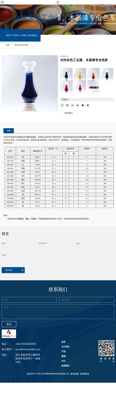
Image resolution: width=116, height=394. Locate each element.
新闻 (64, 356)
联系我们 (69, 113)
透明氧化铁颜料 (21, 45)
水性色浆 (83, 23)
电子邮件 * (43, 243)
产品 (64, 351)
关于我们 (66, 346)
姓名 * (4, 243)
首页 (61, 23)
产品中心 (68, 23)
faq (63, 361)
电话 (78, 243)
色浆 (76, 23)
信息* (4, 255)
